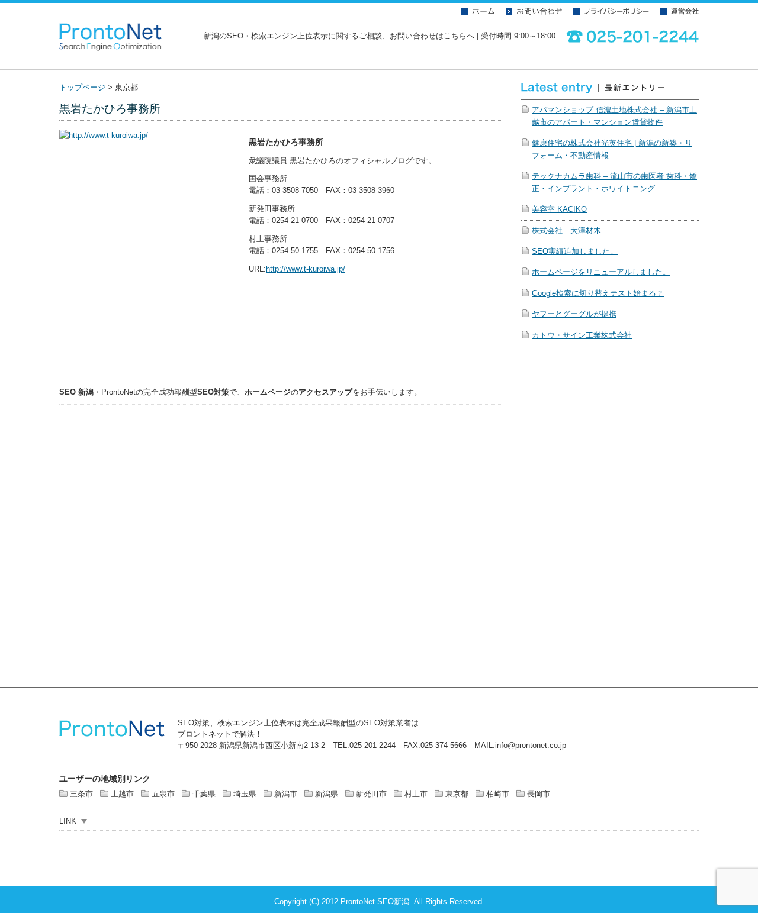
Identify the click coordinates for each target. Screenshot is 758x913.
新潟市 (285, 793)
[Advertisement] (281, 342)
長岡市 (538, 793)
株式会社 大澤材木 (566, 230)
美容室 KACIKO (559, 209)
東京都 (456, 793)
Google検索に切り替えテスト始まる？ (598, 293)
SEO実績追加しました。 (575, 251)
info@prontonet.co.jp (530, 745)
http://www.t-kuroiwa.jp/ (305, 268)
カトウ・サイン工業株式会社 (582, 335)
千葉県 (204, 793)
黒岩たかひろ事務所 (109, 108)
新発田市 (371, 793)
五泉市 (163, 793)
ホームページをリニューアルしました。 (601, 271)
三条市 (81, 793)
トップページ (82, 87)
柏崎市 (497, 793)
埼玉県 (244, 793)
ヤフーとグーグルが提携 (574, 313)
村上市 (416, 793)
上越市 (122, 793)
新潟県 (326, 793)
